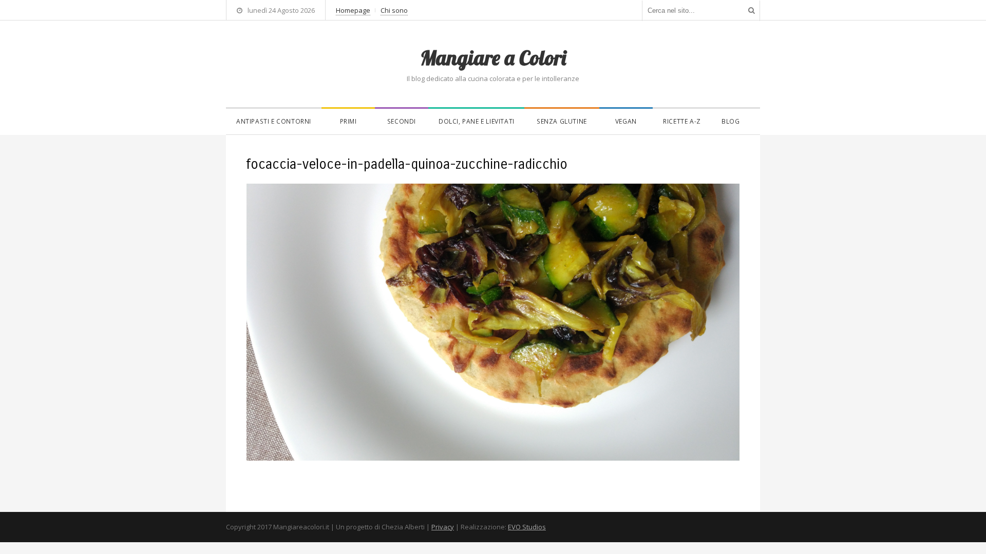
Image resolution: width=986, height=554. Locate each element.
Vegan (626, 121)
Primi (348, 121)
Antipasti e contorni (273, 121)
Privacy (442, 526)
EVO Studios (527, 526)
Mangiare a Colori (493, 57)
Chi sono (394, 10)
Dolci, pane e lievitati (477, 121)
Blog (731, 121)
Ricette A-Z (682, 121)
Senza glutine (562, 121)
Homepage (353, 10)
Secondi (401, 121)
